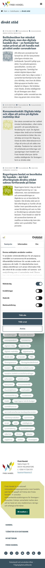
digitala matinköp (8, 33)
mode (7, 401)
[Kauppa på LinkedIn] (28, 553)
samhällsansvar (11, 406)
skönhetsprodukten (12, 417)
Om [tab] (36, 244)
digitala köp (24, 346)
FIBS (31, 357)
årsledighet (32, 440)
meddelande (27, 395)
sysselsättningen (27, 428)
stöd (15, 423)
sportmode (28, 417)
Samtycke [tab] (8, 244)
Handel (9, 525)
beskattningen (10, 335)
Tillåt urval (22, 322)
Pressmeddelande (23, 31)
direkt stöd (34, 168)
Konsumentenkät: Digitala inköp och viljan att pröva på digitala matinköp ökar (22, 114)
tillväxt (19, 434)
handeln (8, 368)
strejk (7, 423)
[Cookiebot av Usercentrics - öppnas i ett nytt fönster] (32, 237)
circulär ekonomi (26, 335)
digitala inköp (17, 33)
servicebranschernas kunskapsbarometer (20, 412)
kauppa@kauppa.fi (25, 472)
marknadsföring (11, 395)
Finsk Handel (12, 545)
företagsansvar (10, 362)
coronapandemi (11, 340)
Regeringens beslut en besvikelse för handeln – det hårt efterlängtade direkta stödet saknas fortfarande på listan (22, 178)
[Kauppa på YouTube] (22, 553)
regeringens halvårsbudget (24, 401)
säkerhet (8, 434)
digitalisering (28, 351)
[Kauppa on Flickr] (39, 553)
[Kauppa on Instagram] (17, 553)
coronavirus (14, 170)
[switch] (39, 291)
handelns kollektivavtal (24, 368)
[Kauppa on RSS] (33, 553)
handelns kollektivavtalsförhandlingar (19, 373)
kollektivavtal (23, 379)
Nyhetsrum (11, 538)
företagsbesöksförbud (29, 362)
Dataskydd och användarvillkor (21, 562)
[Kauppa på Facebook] (6, 553)
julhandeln (9, 379)
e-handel (21, 357)
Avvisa (22, 329)
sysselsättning (10, 428)
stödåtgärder (6, 170)
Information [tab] (22, 244)
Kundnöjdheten (10, 390)
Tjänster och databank (17, 532)
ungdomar (8, 440)
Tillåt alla (22, 315)
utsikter (20, 440)
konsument (9, 384)
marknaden (25, 390)
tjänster (30, 434)
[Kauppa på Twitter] (11, 553)
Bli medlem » (23, 512)
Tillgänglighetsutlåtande (22, 565)
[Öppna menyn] (41, 4)
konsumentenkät (36, 31)
